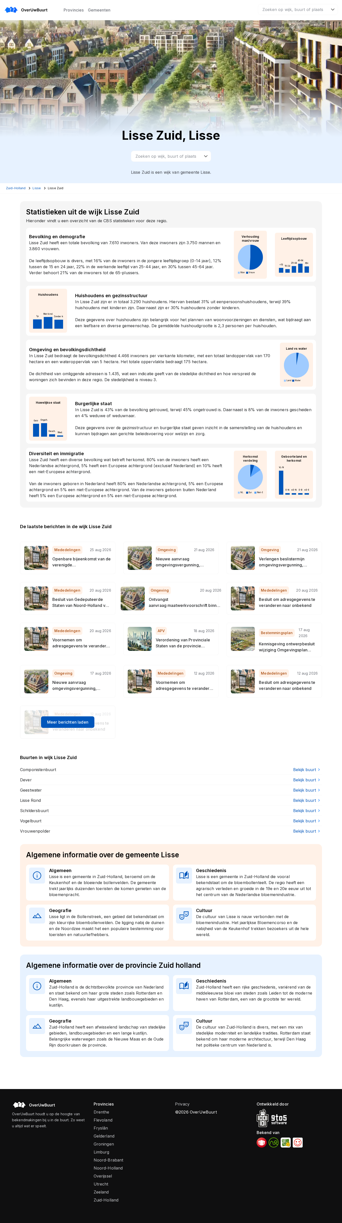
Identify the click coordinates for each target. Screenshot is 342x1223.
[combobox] (298, 9)
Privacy (182, 1104)
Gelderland (104, 1136)
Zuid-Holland (106, 1200)
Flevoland (103, 1120)
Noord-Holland (108, 1168)
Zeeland (101, 1192)
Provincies (74, 9)
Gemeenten (99, 9)
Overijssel (103, 1176)
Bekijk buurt (304, 769)
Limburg (101, 1152)
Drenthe (101, 1112)
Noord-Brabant (108, 1160)
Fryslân (101, 1128)
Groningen (104, 1144)
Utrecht (101, 1184)
